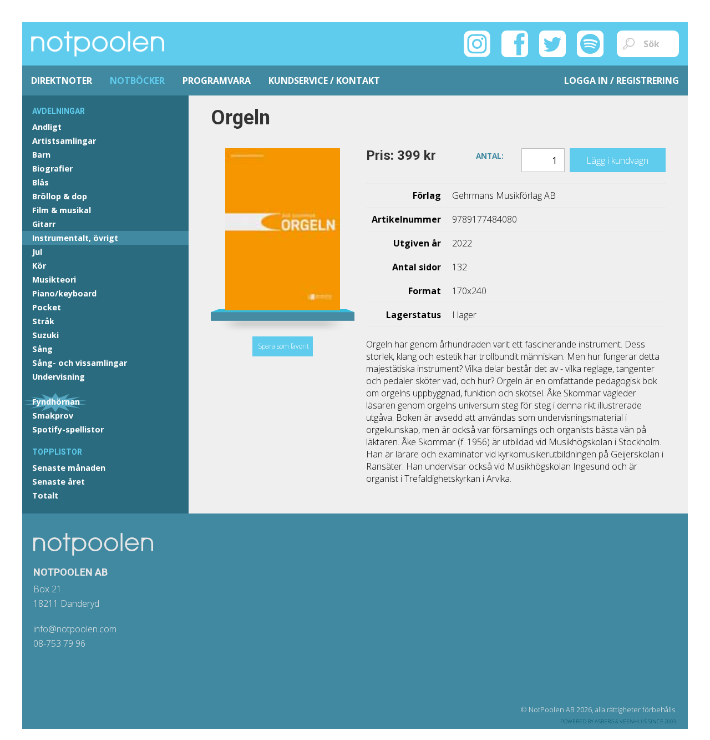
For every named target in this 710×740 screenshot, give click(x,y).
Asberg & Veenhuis (621, 721)
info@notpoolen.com (74, 629)
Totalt (45, 495)
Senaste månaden (68, 467)
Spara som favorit (283, 346)
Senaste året (58, 481)
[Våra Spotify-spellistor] (590, 43)
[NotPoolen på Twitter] (552, 43)
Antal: (490, 154)
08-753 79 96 (59, 643)
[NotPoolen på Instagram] (477, 43)
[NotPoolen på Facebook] (514, 43)
